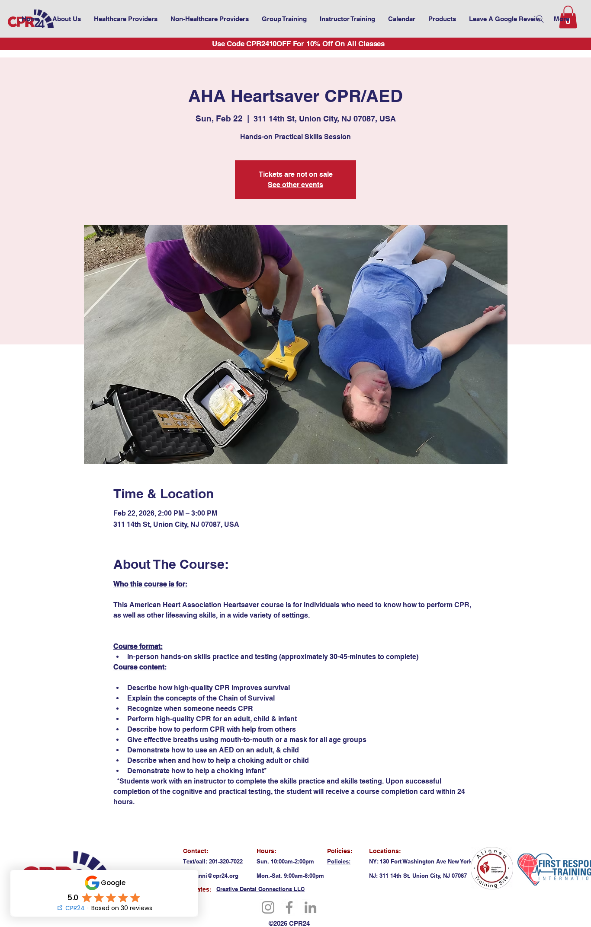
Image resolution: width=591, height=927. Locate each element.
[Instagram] (268, 907)
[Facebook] (289, 907)
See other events (295, 185)
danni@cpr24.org (215, 875)
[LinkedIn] (310, 907)
